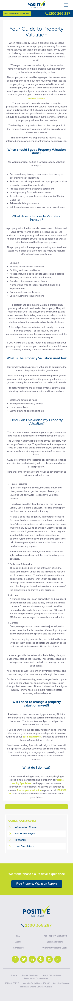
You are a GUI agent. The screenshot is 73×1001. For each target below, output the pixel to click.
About (18, 942)
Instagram (49, 959)
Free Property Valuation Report (36, 883)
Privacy (14, 975)
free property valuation (29, 790)
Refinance (20, 839)
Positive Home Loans (36, 7)
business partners (32, 736)
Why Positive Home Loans (54, 948)
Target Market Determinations (36, 978)
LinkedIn (32, 959)
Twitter (23, 959)
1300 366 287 (59, 13)
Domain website (36, 98)
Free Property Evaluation (16, 14)
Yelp (40, 959)
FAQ (18, 936)
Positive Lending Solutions (36, 911)
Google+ (57, 959)
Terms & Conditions (30, 975)
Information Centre (26, 827)
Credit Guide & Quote (52, 975)
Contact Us (18, 948)
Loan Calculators (24, 846)
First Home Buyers (25, 833)
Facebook (15, 959)
